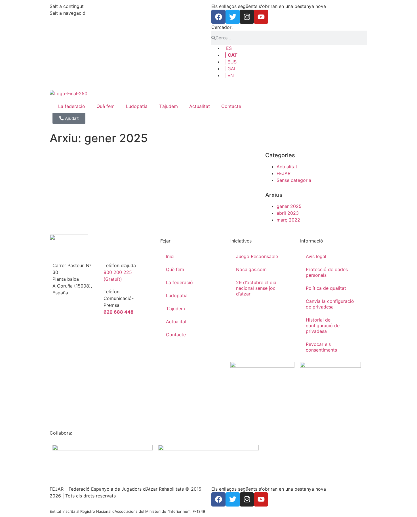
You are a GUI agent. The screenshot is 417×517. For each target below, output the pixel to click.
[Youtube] (261, 17)
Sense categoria (294, 180)
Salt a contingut (67, 6)
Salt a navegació (67, 13)
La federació (71, 106)
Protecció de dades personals (327, 272)
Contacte (231, 106)
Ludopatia (137, 106)
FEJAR (283, 173)
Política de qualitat (326, 288)
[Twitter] (233, 17)
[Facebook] (218, 17)
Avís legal (316, 256)
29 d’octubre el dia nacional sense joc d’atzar (256, 288)
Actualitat (199, 106)
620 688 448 (119, 312)
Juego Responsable (257, 256)
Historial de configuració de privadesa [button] (323, 325)
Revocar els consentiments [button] (321, 347)
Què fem (105, 106)
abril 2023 (288, 213)
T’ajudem (168, 106)
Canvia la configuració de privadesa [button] (330, 304)
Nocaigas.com (251, 269)
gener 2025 (289, 206)
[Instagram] (247, 17)
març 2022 (288, 220)
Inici (170, 256)
